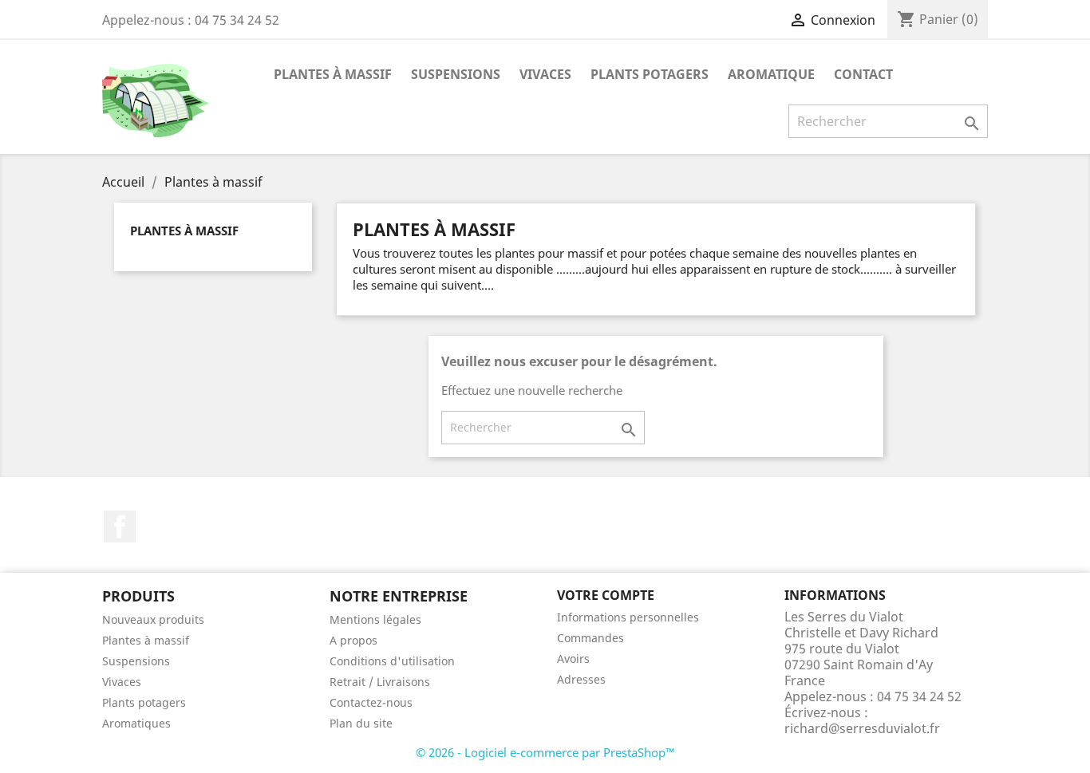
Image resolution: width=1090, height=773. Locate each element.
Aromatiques (136, 723)
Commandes (590, 637)
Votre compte (605, 595)
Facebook (120, 526)
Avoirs (573, 658)
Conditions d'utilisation (392, 660)
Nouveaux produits (153, 619)
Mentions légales (375, 619)
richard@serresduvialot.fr (862, 728)
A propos (353, 640)
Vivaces (545, 74)
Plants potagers (649, 74)
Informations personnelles (628, 617)
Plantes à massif (333, 74)
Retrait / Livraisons (380, 681)
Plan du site (361, 723)
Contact (863, 74)
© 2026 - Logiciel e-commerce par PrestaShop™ (545, 752)
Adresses (581, 679)
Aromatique (771, 74)
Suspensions (455, 74)
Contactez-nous (371, 702)
